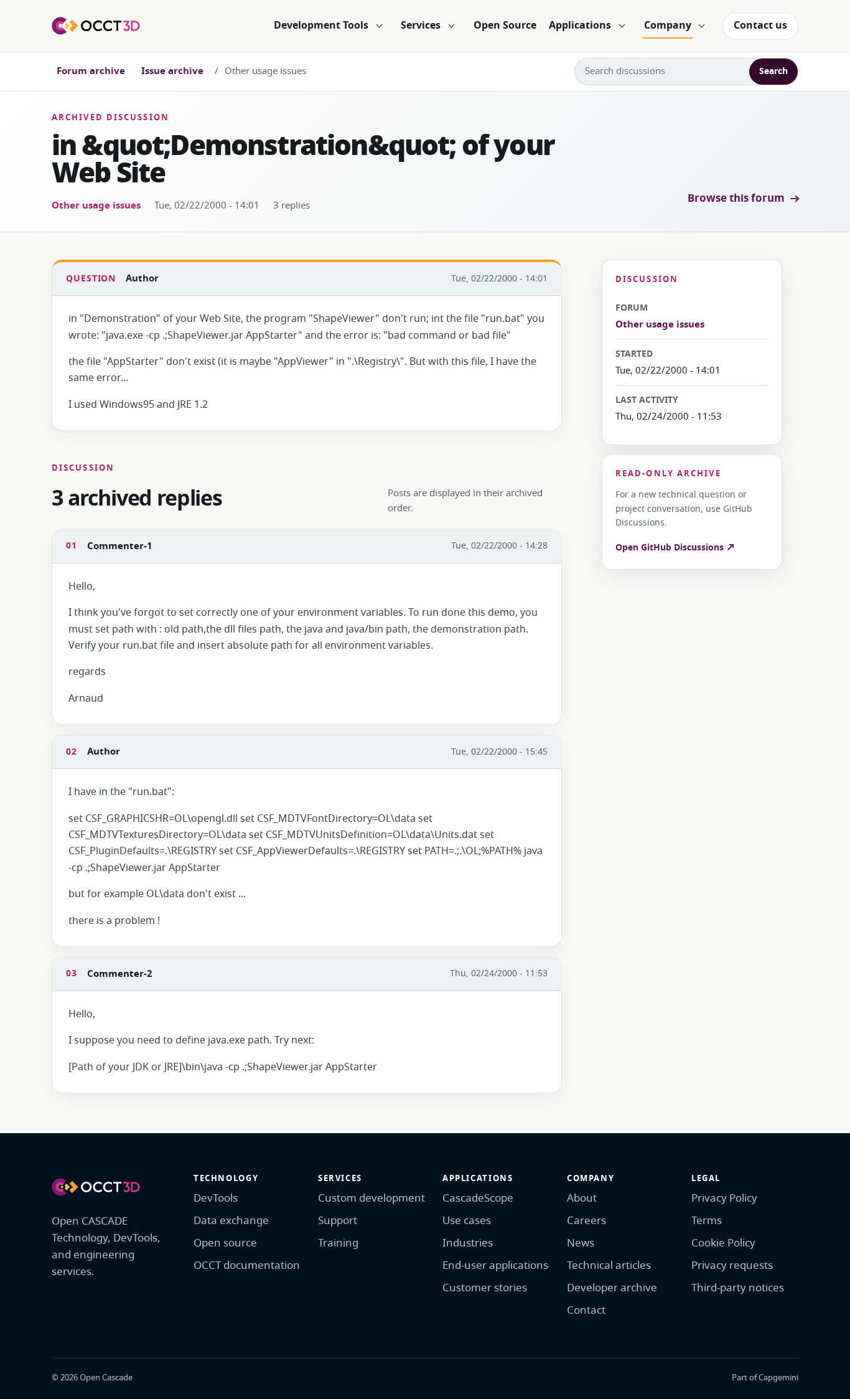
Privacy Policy (724, 1198)
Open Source (505, 25)
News (580, 1243)
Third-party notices (737, 1288)
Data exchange (231, 1220)
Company (667, 25)
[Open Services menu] (451, 26)
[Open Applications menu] (621, 26)
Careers (586, 1220)
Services (421, 25)
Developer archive (612, 1288)
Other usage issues (96, 205)
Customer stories (484, 1288)
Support (337, 1220)
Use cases (466, 1220)
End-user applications (495, 1265)
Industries (467, 1243)
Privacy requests (732, 1265)
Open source (225, 1243)
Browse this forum (736, 198)
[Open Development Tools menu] (379, 26)
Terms (706, 1220)
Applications (580, 25)
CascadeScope (477, 1198)
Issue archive (172, 71)
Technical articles (609, 1265)
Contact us (760, 25)
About (582, 1198)
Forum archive (91, 71)
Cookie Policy (723, 1243)
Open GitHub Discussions (670, 547)
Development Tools (321, 25)
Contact (586, 1310)
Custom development (371, 1198)
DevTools (216, 1198)
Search (773, 71)
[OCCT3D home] (96, 25)
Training (338, 1243)
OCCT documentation (247, 1265)
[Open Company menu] (701, 26)
